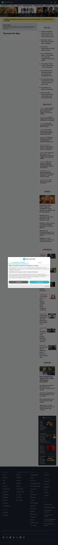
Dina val (40, 262)
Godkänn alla (39, 282)
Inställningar (18, 282)
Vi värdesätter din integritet (18, 262)
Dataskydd (47, 286)
